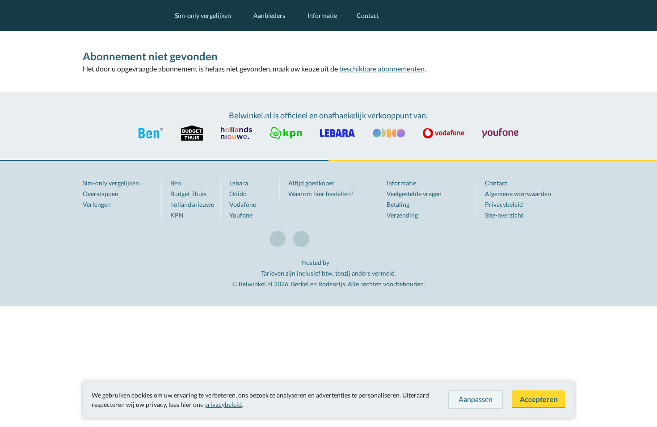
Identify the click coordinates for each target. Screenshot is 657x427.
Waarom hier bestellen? (321, 193)
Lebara (238, 183)
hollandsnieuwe (192, 204)
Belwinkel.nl (120, 15)
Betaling (398, 204)
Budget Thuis (188, 193)
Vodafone (242, 204)
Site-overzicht (504, 215)
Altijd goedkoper (311, 183)
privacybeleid (223, 404)
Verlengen (97, 204)
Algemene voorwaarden (518, 193)
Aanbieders (269, 15)
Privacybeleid (504, 204)
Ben (175, 183)
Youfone (241, 215)
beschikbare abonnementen (382, 68)
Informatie (322, 15)
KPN (177, 215)
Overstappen (100, 193)
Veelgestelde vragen (414, 193)
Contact (368, 15)
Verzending (402, 215)
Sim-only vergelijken (203, 15)
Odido (238, 193)
